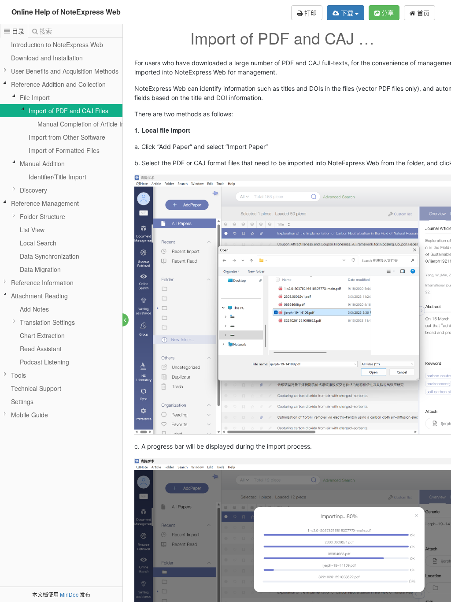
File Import (35, 97)
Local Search (38, 242)
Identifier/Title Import (57, 176)
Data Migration (40, 269)
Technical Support (36, 388)
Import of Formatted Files (64, 150)
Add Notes (34, 309)
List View (32, 229)
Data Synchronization (49, 256)
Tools (18, 375)
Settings (22, 401)
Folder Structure (42, 216)
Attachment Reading (39, 295)
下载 (347, 12)
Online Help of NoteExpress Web (66, 12)
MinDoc (69, 594)
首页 (422, 12)
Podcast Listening (44, 361)
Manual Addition (42, 163)
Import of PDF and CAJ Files (68, 110)
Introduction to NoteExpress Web (57, 44)
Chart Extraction (42, 335)
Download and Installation (47, 57)
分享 (387, 12)
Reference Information (42, 282)
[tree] (61, 229)
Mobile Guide (29, 414)
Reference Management (45, 203)
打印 (310, 12)
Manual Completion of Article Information (94, 123)
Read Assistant (41, 348)
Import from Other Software (67, 137)
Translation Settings (47, 322)
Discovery (33, 190)
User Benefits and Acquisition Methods (64, 71)
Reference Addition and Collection (58, 84)
